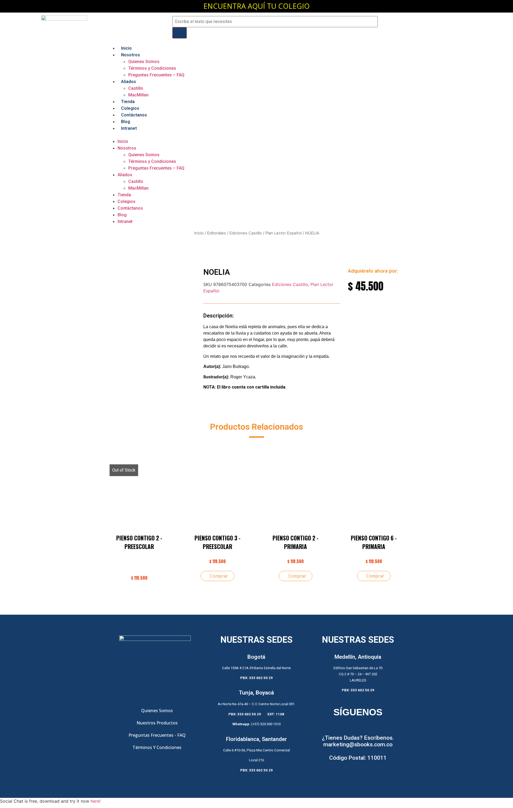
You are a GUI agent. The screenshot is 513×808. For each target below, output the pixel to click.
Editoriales (216, 233)
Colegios (130, 108)
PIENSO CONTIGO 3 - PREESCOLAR (217, 542)
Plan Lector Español (283, 233)
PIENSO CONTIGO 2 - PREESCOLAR (139, 542)
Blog (125, 121)
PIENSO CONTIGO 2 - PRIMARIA (295, 542)
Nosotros (130, 54)
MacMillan (138, 94)
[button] (256, 135)
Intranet (129, 128)
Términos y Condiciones (152, 68)
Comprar (219, 576)
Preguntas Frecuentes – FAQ (156, 74)
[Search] (179, 32)
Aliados (128, 81)
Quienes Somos (144, 61)
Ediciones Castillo (246, 233)
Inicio (126, 48)
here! (95, 801)
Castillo (135, 88)
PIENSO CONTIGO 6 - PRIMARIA (374, 542)
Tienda (128, 101)
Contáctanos (134, 114)
